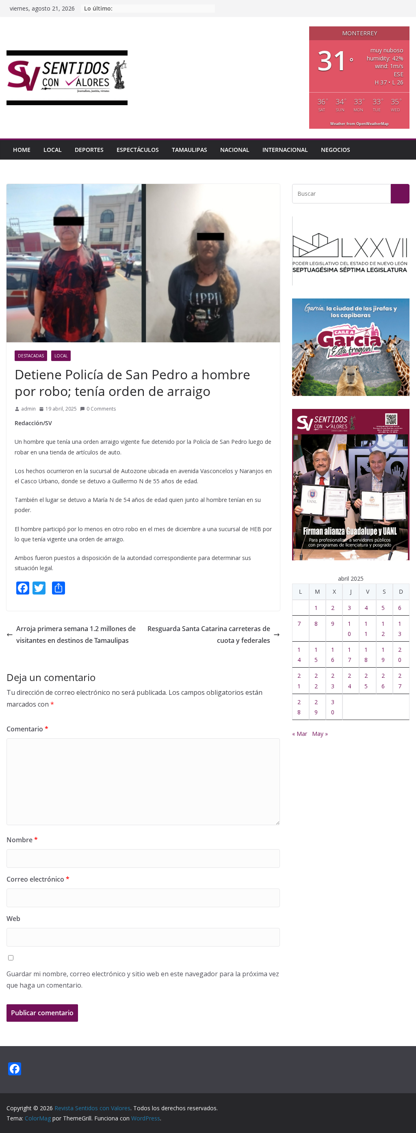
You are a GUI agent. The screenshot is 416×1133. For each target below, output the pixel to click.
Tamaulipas (189, 150)
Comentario (27, 728)
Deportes (89, 150)
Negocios (335, 150)
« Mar (299, 733)
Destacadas (31, 356)
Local (52, 150)
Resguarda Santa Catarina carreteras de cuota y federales (208, 634)
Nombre (22, 839)
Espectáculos (138, 150)
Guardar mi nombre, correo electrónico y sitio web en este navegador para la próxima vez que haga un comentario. (142, 979)
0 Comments (101, 408)
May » (320, 733)
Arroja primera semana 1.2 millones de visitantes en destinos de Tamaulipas (76, 634)
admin (28, 408)
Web (13, 918)
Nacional (234, 150)
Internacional (285, 150)
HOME (21, 150)
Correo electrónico (37, 879)
